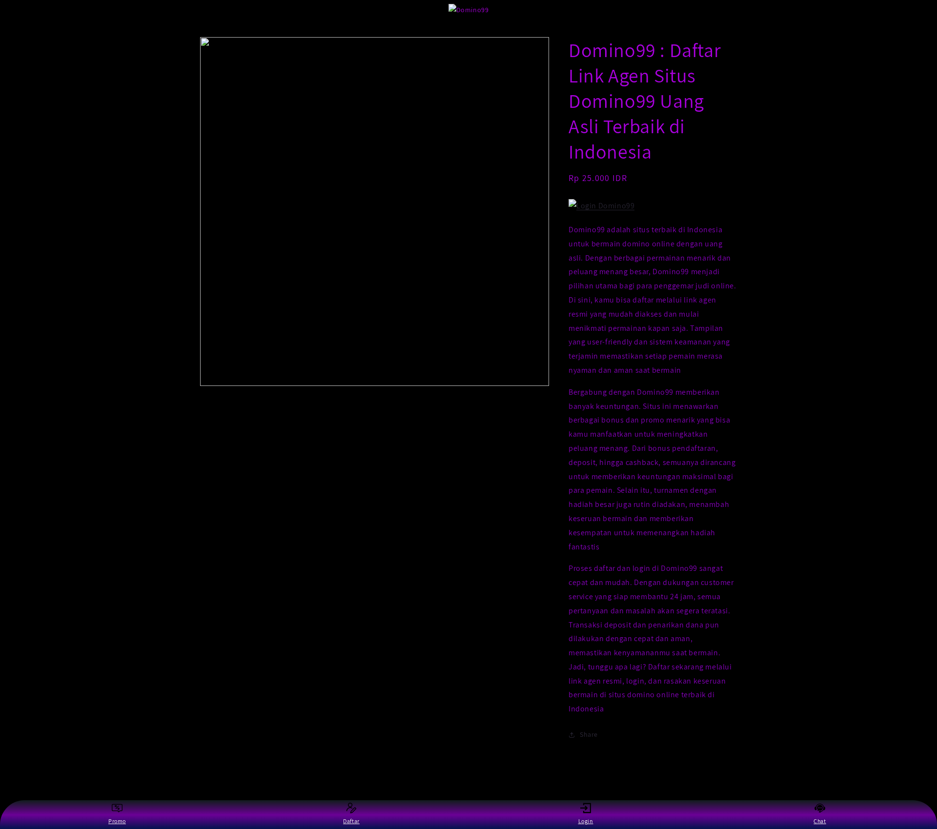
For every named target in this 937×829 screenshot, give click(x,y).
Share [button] (589, 734)
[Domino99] (601, 206)
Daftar (351, 821)
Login (585, 821)
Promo (117, 821)
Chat (820, 821)
